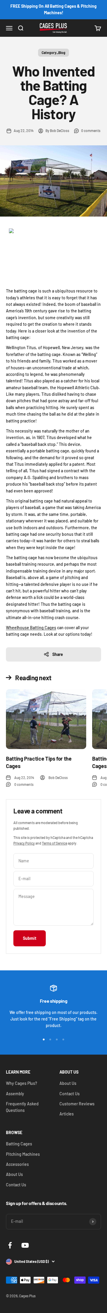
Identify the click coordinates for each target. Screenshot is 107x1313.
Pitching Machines (23, 1154)
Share (57, 654)
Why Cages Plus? (21, 1083)
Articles (66, 1113)
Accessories (17, 1164)
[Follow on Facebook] (10, 1245)
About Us (67, 1083)
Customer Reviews (77, 1103)
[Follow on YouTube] (25, 1245)
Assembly (15, 1093)
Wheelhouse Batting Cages (31, 627)
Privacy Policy (24, 843)
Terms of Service (54, 843)
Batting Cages (19, 1143)
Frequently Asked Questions (22, 1107)
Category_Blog (53, 52)
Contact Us (69, 1093)
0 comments (90, 130)
